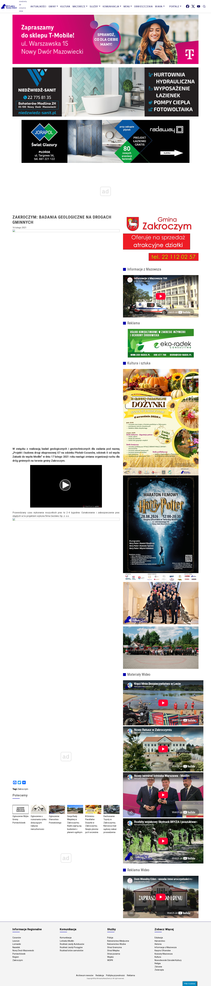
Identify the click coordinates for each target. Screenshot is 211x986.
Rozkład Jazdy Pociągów (71, 947)
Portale (174, 6)
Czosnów (16, 937)
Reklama (131, 975)
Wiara (158, 6)
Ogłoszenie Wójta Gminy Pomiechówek (20, 819)
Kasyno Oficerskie (163, 950)
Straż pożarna (113, 954)
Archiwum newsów (84, 975)
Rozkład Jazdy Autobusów (72, 944)
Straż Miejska (113, 950)
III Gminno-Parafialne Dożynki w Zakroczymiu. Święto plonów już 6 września (91, 824)
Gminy (52, 6)
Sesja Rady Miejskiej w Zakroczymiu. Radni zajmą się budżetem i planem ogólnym (74, 824)
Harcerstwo (160, 941)
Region (15, 957)
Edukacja (159, 937)
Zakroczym (22, 789)
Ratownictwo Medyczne (118, 941)
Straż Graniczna (114, 947)
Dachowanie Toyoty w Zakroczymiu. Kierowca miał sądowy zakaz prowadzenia (110, 824)
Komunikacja (111, 6)
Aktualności (38, 6)
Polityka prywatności (115, 975)
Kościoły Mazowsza (164, 954)
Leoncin (16, 941)
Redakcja (100, 975)
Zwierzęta (159, 970)
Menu (126, 6)
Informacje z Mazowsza (166, 947)
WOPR (110, 960)
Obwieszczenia (143, 6)
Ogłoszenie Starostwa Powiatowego (55, 819)
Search (204, 6)
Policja (110, 937)
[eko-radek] (161, 343)
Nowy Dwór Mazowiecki (23, 950)
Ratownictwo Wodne (116, 944)
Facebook (187, 6)
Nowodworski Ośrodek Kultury (168, 960)
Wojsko (110, 957)
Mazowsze (78, 6)
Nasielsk (16, 947)
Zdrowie (158, 967)
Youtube (198, 6)
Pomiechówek (18, 954)
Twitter (193, 6)
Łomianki (16, 944)
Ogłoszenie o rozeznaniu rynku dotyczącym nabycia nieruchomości (39, 822)
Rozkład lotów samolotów (71, 950)
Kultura (65, 6)
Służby (94, 6)
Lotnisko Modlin (67, 941)
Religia (158, 963)
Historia (158, 944)
